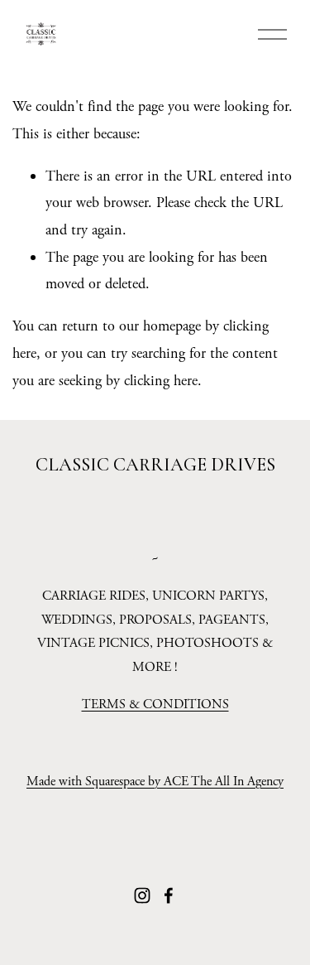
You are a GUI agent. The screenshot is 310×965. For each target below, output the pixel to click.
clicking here (161, 380)
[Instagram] (142, 895)
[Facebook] (168, 895)
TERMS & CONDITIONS (155, 704)
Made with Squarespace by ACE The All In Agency (155, 781)
